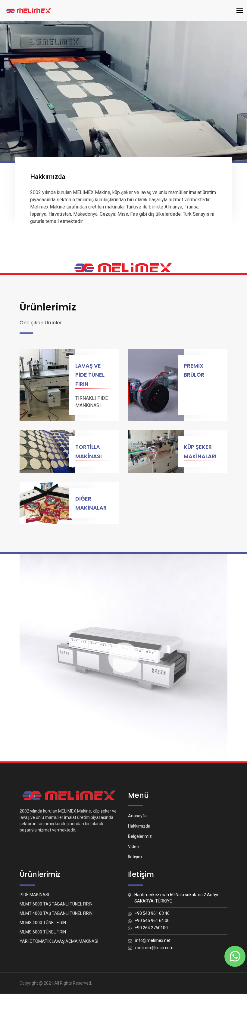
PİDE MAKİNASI (34, 894)
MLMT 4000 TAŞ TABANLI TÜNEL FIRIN (56, 913)
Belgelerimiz (140, 836)
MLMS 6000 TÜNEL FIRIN (43, 932)
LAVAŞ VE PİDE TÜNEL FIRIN (90, 375)
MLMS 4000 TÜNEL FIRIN (43, 922)
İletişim (135, 856)
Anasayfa (137, 815)
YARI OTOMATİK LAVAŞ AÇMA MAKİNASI (59, 941)
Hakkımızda (139, 826)
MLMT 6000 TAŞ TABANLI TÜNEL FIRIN (56, 904)
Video (133, 846)
